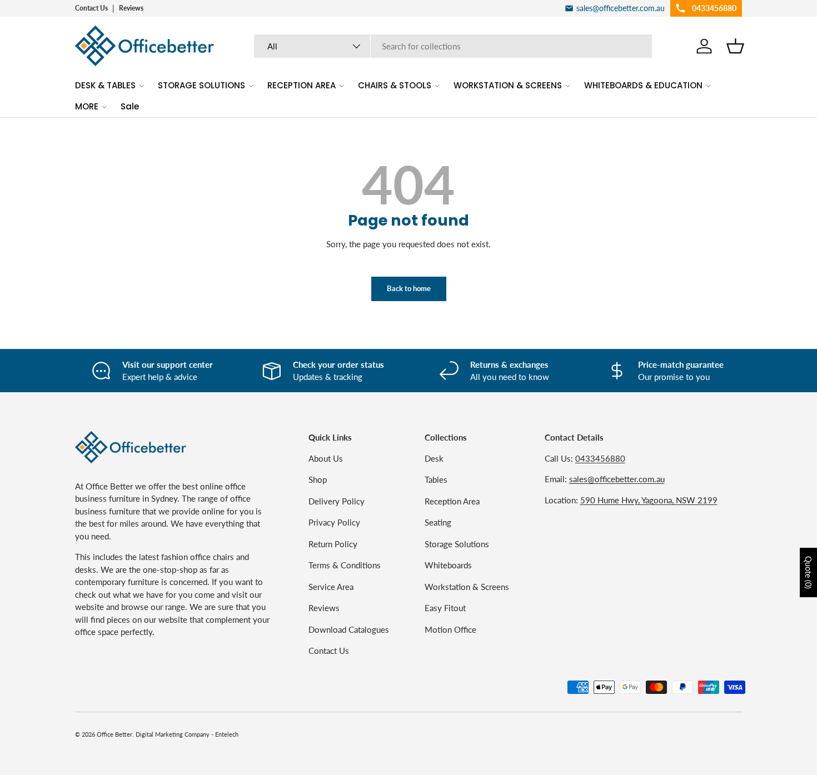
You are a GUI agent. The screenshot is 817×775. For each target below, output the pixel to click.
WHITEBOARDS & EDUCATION (643, 85)
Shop (317, 479)
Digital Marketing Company (173, 734)
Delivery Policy (336, 501)
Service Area (330, 587)
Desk (434, 458)
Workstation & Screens (467, 587)
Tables (436, 479)
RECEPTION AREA (301, 85)
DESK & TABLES (105, 85)
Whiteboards (448, 565)
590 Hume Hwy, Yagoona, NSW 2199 (649, 500)
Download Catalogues (348, 629)
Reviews (131, 8)
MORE (86, 106)
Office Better (114, 734)
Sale (130, 106)
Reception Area (452, 501)
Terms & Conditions (344, 565)
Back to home (409, 288)
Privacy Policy (334, 522)
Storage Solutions (457, 544)
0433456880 (600, 458)
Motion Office (450, 629)
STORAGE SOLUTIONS (201, 85)
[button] (735, 46)
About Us (325, 458)
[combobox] (453, 46)
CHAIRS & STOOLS (394, 85)
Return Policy (332, 544)
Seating (438, 522)
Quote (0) (808, 572)
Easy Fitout (445, 608)
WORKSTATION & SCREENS (508, 85)
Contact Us (91, 8)
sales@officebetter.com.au (617, 479)
